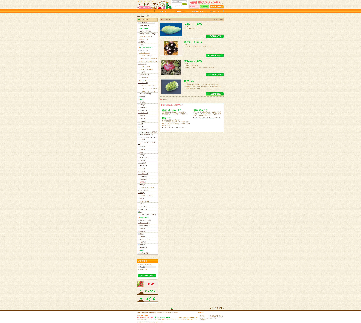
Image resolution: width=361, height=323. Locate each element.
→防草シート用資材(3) (145, 36)
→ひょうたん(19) (144, 201)
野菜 (142, 16)
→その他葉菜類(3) (143, 129)
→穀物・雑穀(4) (142, 247)
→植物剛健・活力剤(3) (144, 31)
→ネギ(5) (140, 126)
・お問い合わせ (212, 318)
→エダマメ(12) (142, 206)
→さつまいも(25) (143, 83)
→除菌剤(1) (141, 42)
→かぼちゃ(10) (142, 179)
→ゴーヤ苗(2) (142, 102)
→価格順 (215, 19)
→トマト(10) (141, 72)
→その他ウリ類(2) (143, 157)
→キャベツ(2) (142, 146)
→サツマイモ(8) (142, 209)
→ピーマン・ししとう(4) (146, 195)
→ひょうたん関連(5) (143, 253)
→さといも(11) (142, 64)
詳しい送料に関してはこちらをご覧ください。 (174, 127)
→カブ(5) (140, 124)
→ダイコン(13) (142, 121)
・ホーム (201, 315)
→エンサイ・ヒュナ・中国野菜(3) (147, 132)
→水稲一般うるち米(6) (144, 220)
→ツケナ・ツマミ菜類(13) (145, 134)
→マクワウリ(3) (142, 165)
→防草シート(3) (143, 39)
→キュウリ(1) (142, 160)
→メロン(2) (141, 168)
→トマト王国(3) (143, 77)
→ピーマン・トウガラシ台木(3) (147, 214)
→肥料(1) (140, 44)
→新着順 (221, 19)
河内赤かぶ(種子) (193, 61)
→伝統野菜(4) (142, 182)
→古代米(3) (141, 228)
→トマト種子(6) (142, 110)
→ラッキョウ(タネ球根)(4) (146, 187)
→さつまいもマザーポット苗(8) (148, 91)
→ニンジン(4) (142, 118)
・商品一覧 (201, 316)
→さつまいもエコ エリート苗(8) (148, 88)
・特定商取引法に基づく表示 (215, 315)
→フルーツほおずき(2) (144, 94)
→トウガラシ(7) (142, 176)
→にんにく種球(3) (143, 190)
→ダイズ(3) (141, 155)
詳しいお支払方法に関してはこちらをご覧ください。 (207, 117)
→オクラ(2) (141, 171)
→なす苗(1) (141, 105)
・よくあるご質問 (203, 318)
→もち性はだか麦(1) (143, 239)
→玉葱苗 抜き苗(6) (143, 25)
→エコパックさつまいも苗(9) (147, 85)
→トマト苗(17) (142, 107)
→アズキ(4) (141, 149)
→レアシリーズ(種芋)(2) (145, 55)
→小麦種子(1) (142, 242)
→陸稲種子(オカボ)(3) (144, 225)
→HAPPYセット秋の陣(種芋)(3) (148, 61)
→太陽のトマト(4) (144, 74)
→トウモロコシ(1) (143, 174)
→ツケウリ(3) (142, 163)
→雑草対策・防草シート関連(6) (147, 34)
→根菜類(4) (141, 184)
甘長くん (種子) (193, 24)
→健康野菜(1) (142, 96)
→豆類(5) (140, 152)
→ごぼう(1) (141, 115)
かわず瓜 (189, 80)
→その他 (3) (143, 80)
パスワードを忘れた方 (180, 5)
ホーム (138, 16)
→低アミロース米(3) (143, 223)
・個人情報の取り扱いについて (216, 316)
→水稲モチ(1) (142, 231)
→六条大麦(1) (142, 236)
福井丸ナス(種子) (193, 42)
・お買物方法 (202, 319)
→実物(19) (141, 198)
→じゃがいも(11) (143, 50)
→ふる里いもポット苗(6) (146, 69)
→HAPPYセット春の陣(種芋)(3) (148, 58)
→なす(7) (140, 204)
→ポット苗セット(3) (144, 53)
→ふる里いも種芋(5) (144, 66)
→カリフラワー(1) (143, 113)
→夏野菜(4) (141, 193)
